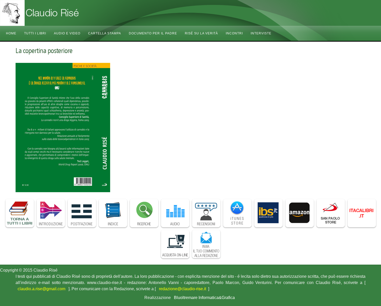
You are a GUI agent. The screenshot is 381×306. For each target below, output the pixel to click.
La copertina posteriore (44, 51)
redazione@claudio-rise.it (182, 289)
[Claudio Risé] (52, 13)
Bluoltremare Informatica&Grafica (204, 297)
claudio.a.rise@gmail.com (41, 289)
